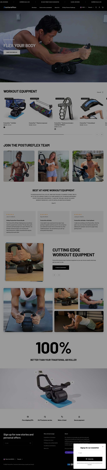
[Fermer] (103, 446)
